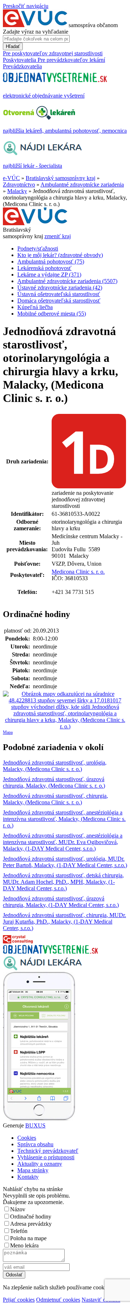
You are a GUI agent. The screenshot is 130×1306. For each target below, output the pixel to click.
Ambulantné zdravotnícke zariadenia (82, 184)
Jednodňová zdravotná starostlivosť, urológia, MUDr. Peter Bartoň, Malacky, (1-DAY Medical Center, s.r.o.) (65, 862)
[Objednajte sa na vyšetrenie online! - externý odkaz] (50, 952)
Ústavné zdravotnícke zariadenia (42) (59, 287)
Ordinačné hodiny (30, 1216)
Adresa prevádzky (31, 1224)
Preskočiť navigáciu (25, 6)
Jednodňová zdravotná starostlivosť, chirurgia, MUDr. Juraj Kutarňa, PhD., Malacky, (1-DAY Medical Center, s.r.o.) (64, 921)
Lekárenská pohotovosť (44, 268)
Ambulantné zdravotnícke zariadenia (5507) (67, 281)
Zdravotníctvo (19, 184)
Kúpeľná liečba (35, 307)
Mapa (8, 732)
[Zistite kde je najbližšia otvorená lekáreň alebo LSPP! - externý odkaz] (39, 1119)
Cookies (26, 1138)
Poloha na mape (28, 1238)
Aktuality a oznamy (39, 1164)
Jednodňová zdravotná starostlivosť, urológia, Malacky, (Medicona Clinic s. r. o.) (55, 765)
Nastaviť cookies (101, 1300)
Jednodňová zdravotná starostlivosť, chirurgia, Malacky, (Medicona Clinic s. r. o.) (55, 799)
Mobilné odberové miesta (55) (51, 314)
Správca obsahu (35, 1144)
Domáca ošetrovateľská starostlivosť (58, 300)
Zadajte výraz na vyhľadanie (35, 32)
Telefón (18, 1231)
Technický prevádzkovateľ (47, 1151)
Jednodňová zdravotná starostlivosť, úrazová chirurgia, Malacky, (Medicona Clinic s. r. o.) (54, 782)
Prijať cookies (19, 1300)
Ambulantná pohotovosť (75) (50, 261)
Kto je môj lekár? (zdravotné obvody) (60, 255)
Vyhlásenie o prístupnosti (45, 1157)
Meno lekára (24, 1245)
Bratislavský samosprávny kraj (60, 178)
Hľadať (13, 46)
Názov (17, 1209)
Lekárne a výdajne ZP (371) (49, 274)
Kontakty (28, 1177)
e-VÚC (11, 178)
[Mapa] (65, 710)
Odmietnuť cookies (58, 1300)
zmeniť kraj (57, 236)
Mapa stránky (32, 1170)
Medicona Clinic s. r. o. (78, 572)
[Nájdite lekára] (42, 968)
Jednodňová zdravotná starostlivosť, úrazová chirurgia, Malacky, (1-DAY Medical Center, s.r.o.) (61, 901)
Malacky (17, 191)
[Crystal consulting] (18, 941)
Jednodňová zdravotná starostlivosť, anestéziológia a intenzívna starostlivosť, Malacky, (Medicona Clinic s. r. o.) (64, 818)
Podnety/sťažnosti (37, 248)
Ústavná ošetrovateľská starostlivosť (58, 294)
